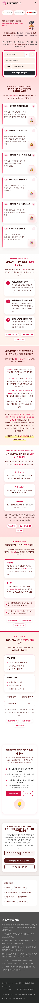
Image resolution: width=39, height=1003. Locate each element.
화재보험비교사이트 (26, 892)
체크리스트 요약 (19, 725)
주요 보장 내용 (11, 526)
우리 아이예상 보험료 (19, 73)
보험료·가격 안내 (19, 339)
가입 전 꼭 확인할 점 (26, 721)
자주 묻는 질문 (13, 793)
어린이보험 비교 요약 (27, 335)
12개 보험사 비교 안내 (11, 335)
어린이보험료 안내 (19, 625)
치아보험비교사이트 (20, 888)
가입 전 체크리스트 (12, 721)
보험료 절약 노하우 (13, 620)
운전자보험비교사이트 (11, 892)
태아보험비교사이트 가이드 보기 (18, 861)
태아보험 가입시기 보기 (19, 867)
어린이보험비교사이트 (7, 3)
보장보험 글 (22, 428)
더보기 (27, 793)
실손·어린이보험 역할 (25, 526)
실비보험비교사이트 (22, 897)
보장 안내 (19, 530)
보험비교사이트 (10, 897)
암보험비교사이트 (10, 901)
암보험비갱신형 (22, 901)
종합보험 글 (14, 428)
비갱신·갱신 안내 (26, 620)
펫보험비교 (8, 888)
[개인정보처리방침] (8, 998)
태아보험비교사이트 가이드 (12, 842)
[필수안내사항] (20, 998)
